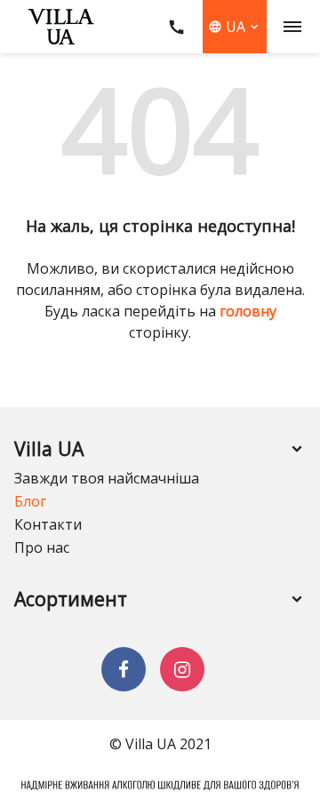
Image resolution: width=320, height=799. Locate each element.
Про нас (41, 547)
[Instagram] (182, 669)
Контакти (48, 524)
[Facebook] (123, 669)
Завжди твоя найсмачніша (106, 478)
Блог (30, 501)
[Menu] (293, 26)
